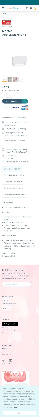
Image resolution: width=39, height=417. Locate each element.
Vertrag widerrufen (10, 324)
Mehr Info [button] (13, 407)
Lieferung (5, 327)
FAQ (3, 364)
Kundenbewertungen (9, 303)
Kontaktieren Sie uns (8, 306)
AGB (3, 332)
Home (5, 13)
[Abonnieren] (29, 284)
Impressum (5, 308)
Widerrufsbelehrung (8, 330)
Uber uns (5, 300)
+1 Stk (25, 101)
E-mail (11, 364)
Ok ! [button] (19, 413)
